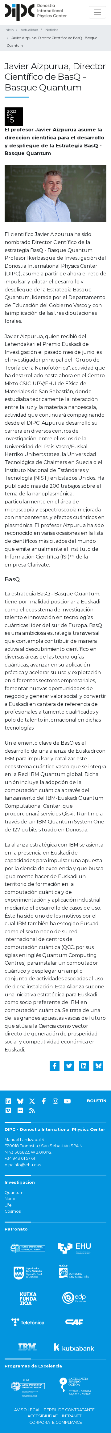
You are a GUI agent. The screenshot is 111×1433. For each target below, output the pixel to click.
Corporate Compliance (55, 1422)
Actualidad (29, 30)
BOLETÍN (96, 1101)
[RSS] (32, 1110)
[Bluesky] (20, 1101)
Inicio (9, 30)
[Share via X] (69, 1066)
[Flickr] (20, 1110)
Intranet (71, 1416)
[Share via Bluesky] (98, 1066)
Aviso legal (27, 1409)
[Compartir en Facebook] (55, 1066)
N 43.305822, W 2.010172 (28, 1152)
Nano (10, 1198)
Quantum (14, 1192)
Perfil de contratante (69, 1409)
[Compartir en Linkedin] (84, 1066)
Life (8, 1205)
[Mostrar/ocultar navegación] (97, 12)
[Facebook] (43, 1101)
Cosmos (13, 1211)
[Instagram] (55, 1101)
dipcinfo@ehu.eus (23, 1165)
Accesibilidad (43, 1416)
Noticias (51, 30)
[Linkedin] (8, 1101)
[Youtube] (67, 1101)
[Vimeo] (8, 1110)
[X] (32, 1101)
